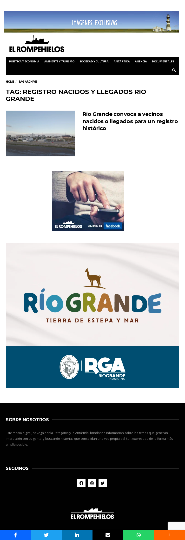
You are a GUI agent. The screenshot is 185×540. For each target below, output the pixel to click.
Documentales (163, 61)
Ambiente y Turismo (59, 61)
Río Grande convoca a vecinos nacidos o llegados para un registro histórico (130, 121)
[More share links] (169, 535)
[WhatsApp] (138, 535)
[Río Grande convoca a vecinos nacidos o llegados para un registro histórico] (40, 133)
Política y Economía (24, 61)
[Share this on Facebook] (15, 535)
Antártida (122, 61)
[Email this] (107, 535)
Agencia (141, 61)
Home (10, 82)
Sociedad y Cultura (94, 61)
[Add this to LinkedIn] (77, 535)
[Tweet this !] (46, 535)
